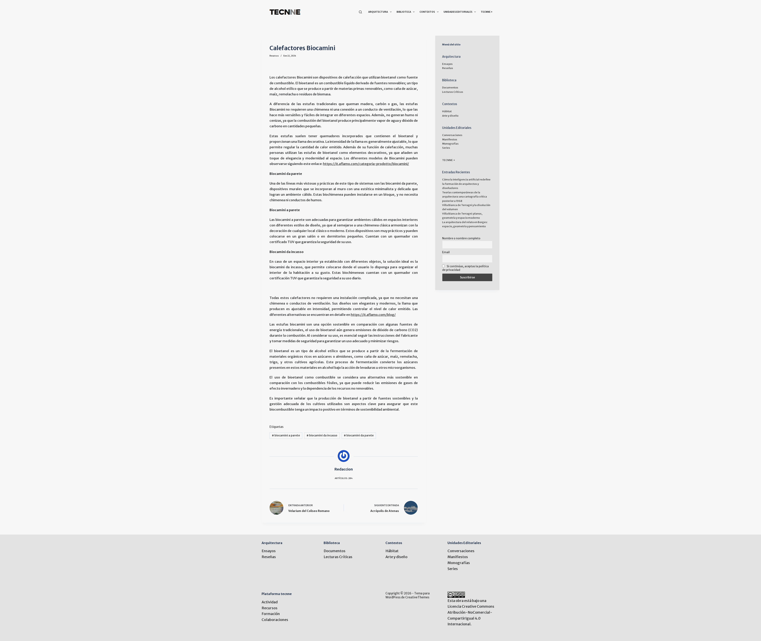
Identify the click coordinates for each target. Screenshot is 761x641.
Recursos (274, 56)
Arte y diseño (450, 115)
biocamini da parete (359, 435)
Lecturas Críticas (452, 92)
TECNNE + (486, 11)
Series (446, 147)
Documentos (450, 87)
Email (446, 252)
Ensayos (447, 64)
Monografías (450, 143)
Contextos (427, 11)
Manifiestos (449, 139)
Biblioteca (404, 11)
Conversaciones (452, 135)
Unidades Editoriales (458, 11)
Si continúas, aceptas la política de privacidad (465, 268)
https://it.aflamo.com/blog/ (373, 315)
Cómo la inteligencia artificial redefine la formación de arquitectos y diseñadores (466, 184)
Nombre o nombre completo (461, 238)
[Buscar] (360, 12)
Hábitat (447, 111)
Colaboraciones (275, 619)
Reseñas (447, 68)
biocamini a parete (286, 435)
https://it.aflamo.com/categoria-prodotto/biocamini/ (366, 164)
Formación (271, 613)
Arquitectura (378, 11)
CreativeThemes (417, 597)
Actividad (270, 602)
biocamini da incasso (322, 435)
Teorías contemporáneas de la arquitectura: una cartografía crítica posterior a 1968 (464, 197)
